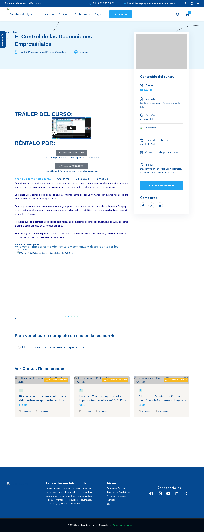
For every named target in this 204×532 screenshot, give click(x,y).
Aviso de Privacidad (116, 496)
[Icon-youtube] (168, 493)
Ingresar (111, 500)
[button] (71, 314)
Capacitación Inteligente (124, 525)
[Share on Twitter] (151, 205)
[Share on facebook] (143, 205)
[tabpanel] (71, 213)
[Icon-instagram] (160, 493)
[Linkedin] (177, 493)
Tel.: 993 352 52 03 (104, 4)
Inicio (47, 14)
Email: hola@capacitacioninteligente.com (151, 4)
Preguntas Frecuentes (117, 488)
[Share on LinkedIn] (160, 205)
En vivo (62, 14)
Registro (100, 14)
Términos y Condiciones (119, 492)
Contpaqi (84, 52)
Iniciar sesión (120, 14)
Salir (109, 503)
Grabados (81, 14)
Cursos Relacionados (161, 186)
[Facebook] (151, 493)
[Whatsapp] (185, 493)
